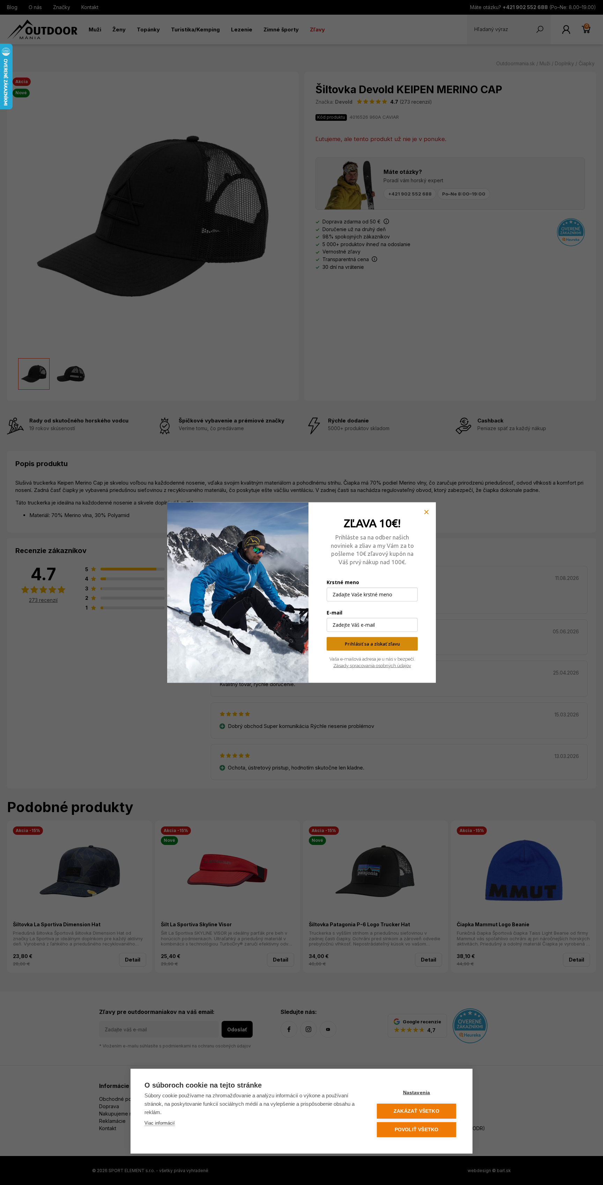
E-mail (334, 612)
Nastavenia (416, 1092)
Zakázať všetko (416, 1111)
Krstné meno (343, 582)
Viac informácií (159, 1123)
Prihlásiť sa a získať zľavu (372, 644)
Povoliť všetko (417, 1129)
